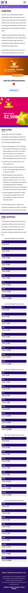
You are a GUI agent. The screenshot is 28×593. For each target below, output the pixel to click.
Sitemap (14, 588)
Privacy (12, 587)
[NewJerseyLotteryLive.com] (3, 3)
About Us (6, 587)
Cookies (17, 587)
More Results (14, 90)
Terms (22, 587)
